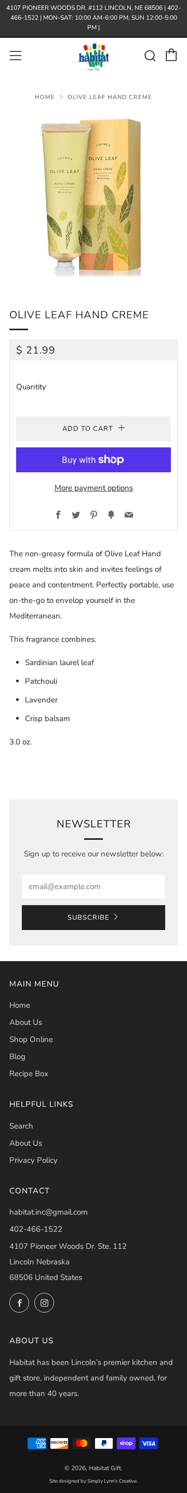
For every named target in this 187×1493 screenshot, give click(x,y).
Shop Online (31, 1039)
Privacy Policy (33, 1160)
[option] (93, 197)
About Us (25, 1022)
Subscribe (89, 917)
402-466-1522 (35, 1229)
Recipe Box (28, 1073)
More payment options (94, 488)
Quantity (31, 387)
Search (21, 1126)
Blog (17, 1056)
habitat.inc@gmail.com (48, 1212)
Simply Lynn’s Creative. (112, 1480)
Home (45, 97)
